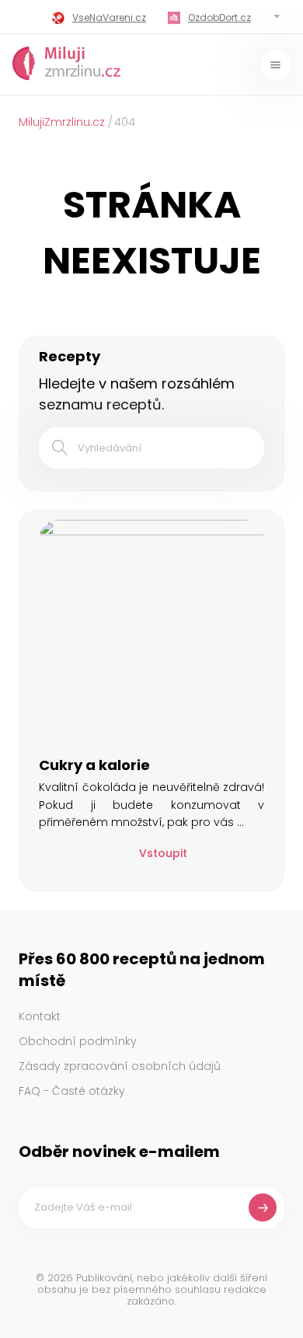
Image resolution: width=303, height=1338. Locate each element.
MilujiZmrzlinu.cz (62, 122)
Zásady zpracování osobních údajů (120, 1066)
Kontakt (40, 1016)
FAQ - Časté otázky (72, 1091)
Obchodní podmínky (78, 1041)
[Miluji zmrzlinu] (66, 64)
